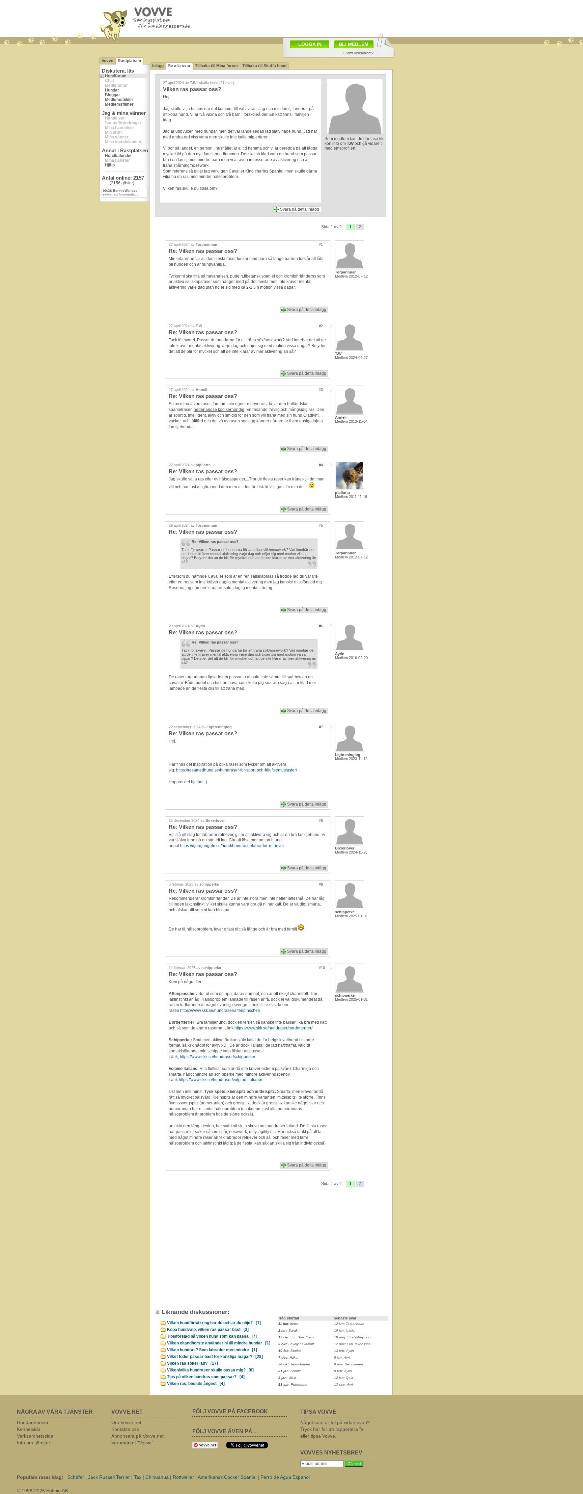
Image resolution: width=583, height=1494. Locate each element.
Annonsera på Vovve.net (137, 1436)
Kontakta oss (125, 1429)
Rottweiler (183, 1477)
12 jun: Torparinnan (349, 1324)
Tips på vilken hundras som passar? (206, 1376)
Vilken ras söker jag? (192, 1363)
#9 (321, 884)
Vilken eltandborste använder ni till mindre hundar (218, 1343)
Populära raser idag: (40, 1477)
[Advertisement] (330, 18)
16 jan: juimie (344, 1330)
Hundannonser (33, 1422)
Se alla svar (179, 65)
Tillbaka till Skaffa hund (264, 65)
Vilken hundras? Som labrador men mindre (212, 1349)
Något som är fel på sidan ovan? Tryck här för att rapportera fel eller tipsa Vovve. (335, 1429)
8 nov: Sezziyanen (348, 1364)
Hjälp (110, 165)
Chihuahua (157, 1477)
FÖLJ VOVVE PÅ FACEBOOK (230, 1411)
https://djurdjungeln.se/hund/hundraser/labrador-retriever (232, 845)
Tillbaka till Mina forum (216, 65)
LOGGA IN (310, 44)
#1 (321, 244)
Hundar (112, 90)
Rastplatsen (129, 60)
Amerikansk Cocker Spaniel (227, 1477)
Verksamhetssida (35, 1436)
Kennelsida (28, 1429)
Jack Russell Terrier (109, 1477)
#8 (321, 820)
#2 (321, 326)
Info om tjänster (33, 1442)
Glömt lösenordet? (358, 53)
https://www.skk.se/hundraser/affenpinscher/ (220, 1010)
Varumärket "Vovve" (132, 1442)
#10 (322, 968)
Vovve (107, 60)
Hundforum (116, 76)
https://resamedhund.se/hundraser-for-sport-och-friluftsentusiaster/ (236, 770)
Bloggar (112, 95)
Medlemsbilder (119, 99)
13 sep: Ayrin (344, 1384)
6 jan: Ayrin (343, 1357)
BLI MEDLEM (353, 44)
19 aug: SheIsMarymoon (353, 1337)
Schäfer (75, 1477)
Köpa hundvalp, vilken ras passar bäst (208, 1329)
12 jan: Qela (343, 1378)
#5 (321, 525)
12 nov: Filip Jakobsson (352, 1344)
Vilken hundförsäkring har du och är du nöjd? (214, 1322)
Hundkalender (118, 155)
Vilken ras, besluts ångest (196, 1383)
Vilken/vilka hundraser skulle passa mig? (210, 1370)
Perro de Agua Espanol (285, 1477)
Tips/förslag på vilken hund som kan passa (212, 1336)
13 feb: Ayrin (344, 1351)
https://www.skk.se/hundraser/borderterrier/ (273, 1028)
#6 (321, 626)
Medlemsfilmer (119, 104)
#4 (321, 465)
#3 (321, 390)
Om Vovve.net (126, 1422)
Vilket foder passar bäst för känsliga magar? (215, 1356)
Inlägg (158, 65)
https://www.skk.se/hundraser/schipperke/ (217, 1056)
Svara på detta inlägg (299, 209)
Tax (137, 1477)
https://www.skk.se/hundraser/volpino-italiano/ (220, 1079)
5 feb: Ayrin (343, 1371)
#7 (321, 727)
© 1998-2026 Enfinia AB (42, 1490)
